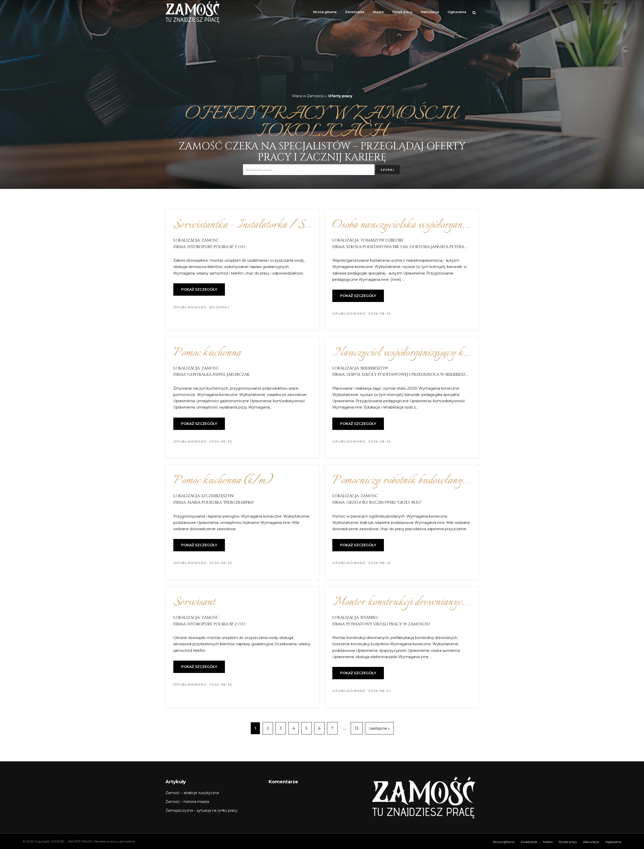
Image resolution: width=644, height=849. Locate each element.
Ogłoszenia (457, 12)
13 (356, 728)
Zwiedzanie (354, 12)
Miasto (378, 12)
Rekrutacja (430, 12)
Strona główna (325, 12)
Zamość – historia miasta (187, 801)
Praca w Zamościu (308, 96)
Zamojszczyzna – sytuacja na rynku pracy (201, 810)
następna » (379, 728)
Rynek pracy (402, 12)
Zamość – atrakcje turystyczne (192, 793)
